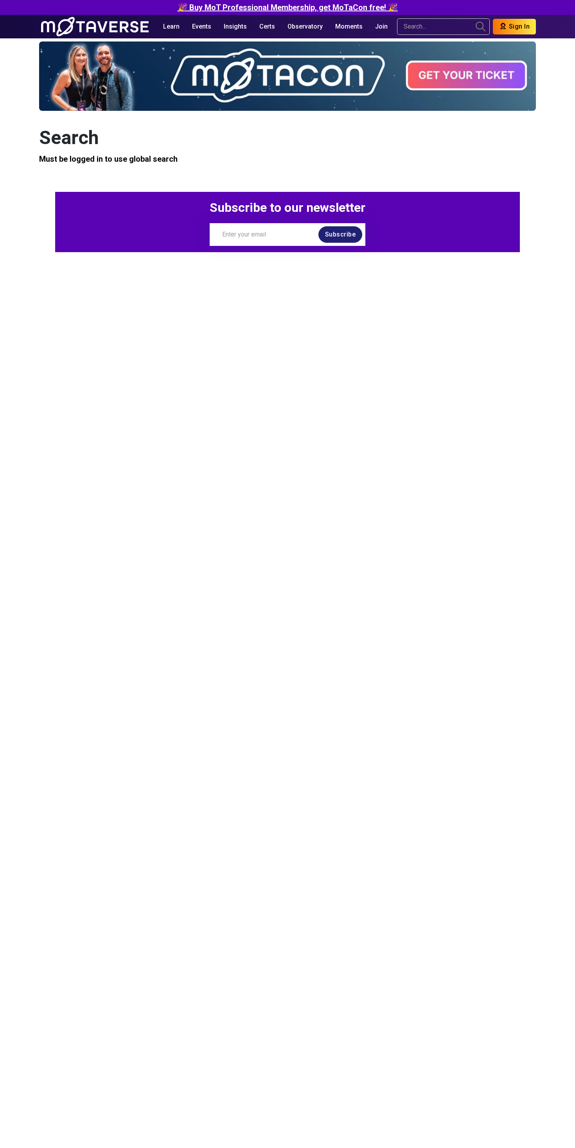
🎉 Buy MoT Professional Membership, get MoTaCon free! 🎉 (288, 7)
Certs (267, 26)
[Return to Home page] (95, 26)
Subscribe (340, 234)
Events (201, 26)
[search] (480, 27)
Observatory (305, 26)
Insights (235, 26)
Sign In (518, 26)
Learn (171, 26)
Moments (349, 26)
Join (381, 26)
